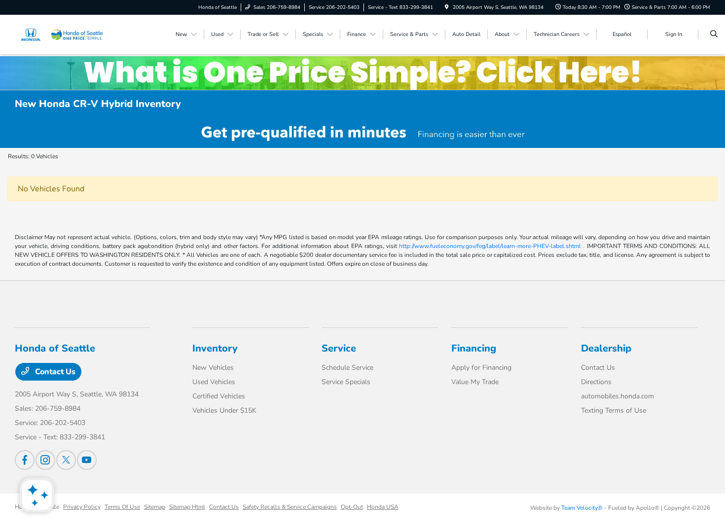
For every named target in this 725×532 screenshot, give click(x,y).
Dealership (606, 348)
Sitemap (154, 507)
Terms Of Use (122, 507)
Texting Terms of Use (613, 410)
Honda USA (383, 507)
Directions (596, 382)
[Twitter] (66, 460)
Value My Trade (475, 382)
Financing (473, 348)
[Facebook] (25, 460)
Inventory (215, 348)
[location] (447, 7)
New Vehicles (213, 367)
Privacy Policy (82, 507)
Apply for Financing (481, 367)
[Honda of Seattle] (59, 34)
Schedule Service (347, 367)
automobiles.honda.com (617, 396)
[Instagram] (45, 460)
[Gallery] (362, 133)
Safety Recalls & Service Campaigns (290, 507)
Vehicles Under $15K (224, 410)
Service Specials (346, 382)
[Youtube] (87, 460)
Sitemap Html (187, 507)
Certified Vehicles (218, 396)
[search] (714, 34)
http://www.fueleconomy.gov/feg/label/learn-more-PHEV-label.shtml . (491, 246)
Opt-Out (352, 507)
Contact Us (54, 371)
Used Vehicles (213, 382)
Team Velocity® (582, 508)
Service (339, 348)
